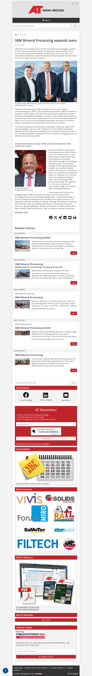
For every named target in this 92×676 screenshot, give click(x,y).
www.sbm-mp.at (21, 212)
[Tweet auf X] (55, 218)
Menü (47, 20)
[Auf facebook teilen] (50, 218)
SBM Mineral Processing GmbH (33, 237)
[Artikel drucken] (74, 217)
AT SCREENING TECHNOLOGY (27, 607)
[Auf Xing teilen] (60, 218)
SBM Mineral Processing (29, 264)
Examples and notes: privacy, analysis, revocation (32, 444)
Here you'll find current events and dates (32, 484)
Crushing (22, 35)
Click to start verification (48, 432)
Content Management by (24, 674)
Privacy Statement (58, 668)
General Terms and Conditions (36, 668)
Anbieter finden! (47, 657)
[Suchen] (75, 26)
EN (76, 3)
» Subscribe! (46, 438)
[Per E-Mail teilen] (70, 217)
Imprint (17, 670)
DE (73, 3)
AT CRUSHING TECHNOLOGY (27, 609)
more (74, 253)
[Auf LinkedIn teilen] (65, 218)
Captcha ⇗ (55, 434)
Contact (70, 668)
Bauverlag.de (73, 673)
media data (18, 668)
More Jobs (46, 620)
